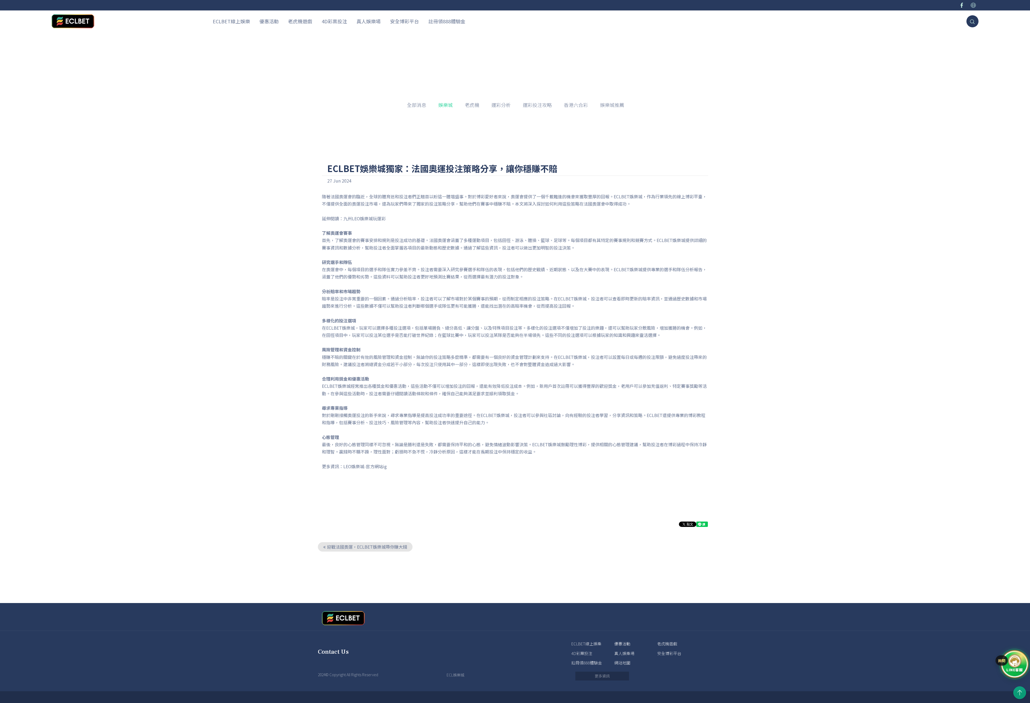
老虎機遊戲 (300, 21)
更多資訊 (602, 676)
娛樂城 (467, 43)
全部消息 (416, 104)
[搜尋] (972, 21)
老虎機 (472, 104)
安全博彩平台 (404, 21)
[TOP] (1019, 692)
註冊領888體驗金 (446, 21)
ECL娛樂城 (455, 675)
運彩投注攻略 (537, 104)
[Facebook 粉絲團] (962, 5)
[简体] (973, 5)
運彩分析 (501, 104)
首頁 (450, 43)
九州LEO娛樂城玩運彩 (364, 218)
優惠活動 (269, 21)
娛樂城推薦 (612, 104)
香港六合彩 (576, 104)
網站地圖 (622, 662)
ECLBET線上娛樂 (231, 21)
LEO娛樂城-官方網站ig (365, 466)
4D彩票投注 (334, 21)
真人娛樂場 (368, 21)
